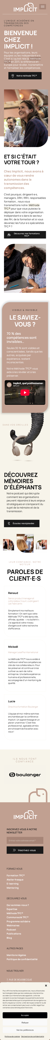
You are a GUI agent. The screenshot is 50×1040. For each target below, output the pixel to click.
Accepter (25, 1015)
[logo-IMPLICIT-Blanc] (25, 2)
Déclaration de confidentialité (32, 1036)
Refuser (25, 1022)
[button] (46, 985)
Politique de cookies (12, 1036)
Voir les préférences (25, 1030)
